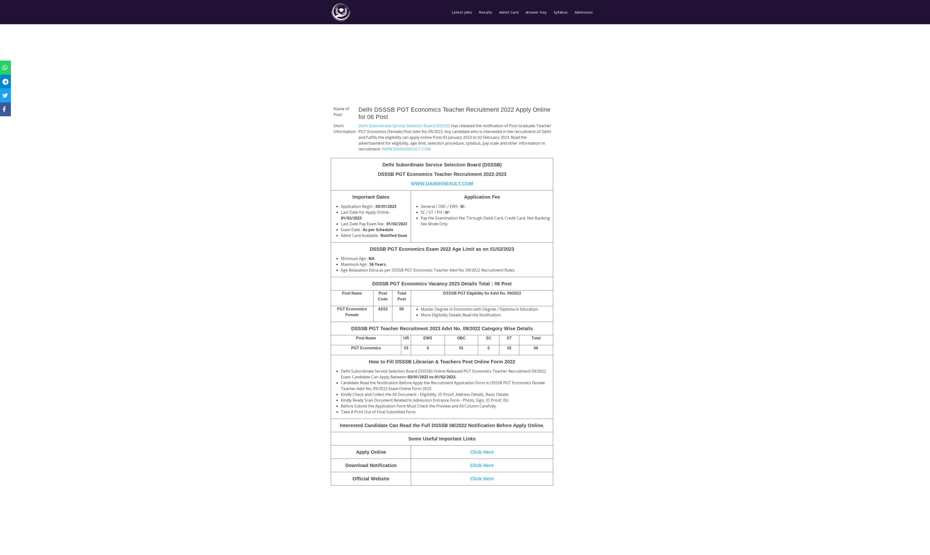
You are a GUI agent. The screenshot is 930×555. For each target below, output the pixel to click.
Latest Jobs (462, 12)
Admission (584, 12)
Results (485, 12)
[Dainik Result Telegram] (5, 81)
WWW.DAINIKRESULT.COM (406, 149)
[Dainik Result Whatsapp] (5, 67)
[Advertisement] (442, 71)
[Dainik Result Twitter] (5, 95)
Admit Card (509, 12)
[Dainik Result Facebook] (4, 109)
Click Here (482, 452)
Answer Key (536, 12)
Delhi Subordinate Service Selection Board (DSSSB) (404, 125)
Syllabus (561, 12)
